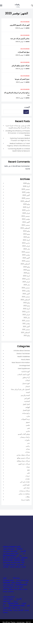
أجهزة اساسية (25, 371)
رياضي (28, 446)
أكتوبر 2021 (26, 326)
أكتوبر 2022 (26, 294)
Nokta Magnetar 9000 (17, 605)
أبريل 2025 (26, 207)
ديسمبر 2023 (26, 252)
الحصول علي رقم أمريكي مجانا (20, 389)
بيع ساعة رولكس (16, 582)
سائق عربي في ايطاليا (15, 589)
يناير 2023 (27, 285)
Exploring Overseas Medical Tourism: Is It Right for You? (20, 139)
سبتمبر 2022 (26, 297)
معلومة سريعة (25, 500)
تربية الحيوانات (25, 419)
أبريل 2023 (26, 276)
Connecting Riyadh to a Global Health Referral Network (19, 150)
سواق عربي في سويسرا (7, 611)
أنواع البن (5, 567)
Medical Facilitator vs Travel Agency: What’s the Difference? (18, 144)
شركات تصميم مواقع (23, 458)
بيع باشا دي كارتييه (15, 567)
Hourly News (25, 359)
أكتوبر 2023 (26, 258)
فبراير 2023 (26, 282)
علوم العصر (26, 485)
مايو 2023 (27, 273)
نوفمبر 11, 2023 (19, 82)
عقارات (27, 479)
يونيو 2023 (26, 270)
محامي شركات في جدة (13, 558)
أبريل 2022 (26, 309)
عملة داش (27, 488)
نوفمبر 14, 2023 (19, 68)
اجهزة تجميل (26, 383)
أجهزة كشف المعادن (23, 374)
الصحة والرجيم (25, 395)
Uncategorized (24, 22)
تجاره (28, 416)
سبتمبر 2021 (26, 329)
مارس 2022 (26, 312)
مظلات (27, 497)
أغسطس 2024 (25, 228)
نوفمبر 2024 (26, 219)
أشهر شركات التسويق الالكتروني (19, 25)
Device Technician (23, 353)
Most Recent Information (21, 362)
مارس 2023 (26, 279)
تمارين (28, 431)
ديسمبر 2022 (26, 288)
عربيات (27, 476)
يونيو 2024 (26, 234)
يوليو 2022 (26, 303)
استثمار (27, 386)
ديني (28, 443)
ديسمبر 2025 (26, 189)
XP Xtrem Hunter (8, 559)
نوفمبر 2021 (26, 323)
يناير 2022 (27, 317)
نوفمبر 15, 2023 (19, 41)
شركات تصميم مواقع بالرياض (20, 66)
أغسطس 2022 (25, 300)
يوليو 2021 (27, 335)
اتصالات (27, 380)
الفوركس (27, 398)
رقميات (17, 4)
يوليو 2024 (26, 231)
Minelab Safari (13, 603)
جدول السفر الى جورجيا (22, 79)
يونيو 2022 (26, 306)
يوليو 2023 (26, 267)
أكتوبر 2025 (26, 195)
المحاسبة (27, 401)
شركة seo (16, 578)
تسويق (28, 422)
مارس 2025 (26, 210)
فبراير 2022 (26, 315)
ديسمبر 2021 (26, 320)
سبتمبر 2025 (26, 198)
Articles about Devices (22, 350)
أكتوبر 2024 (26, 222)
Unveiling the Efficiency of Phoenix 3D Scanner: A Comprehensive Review (17, 133)
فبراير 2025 (26, 213)
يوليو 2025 (26, 204)
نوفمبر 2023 (26, 255)
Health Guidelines (23, 356)
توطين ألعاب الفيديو (24, 434)
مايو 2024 (26, 237)
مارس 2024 (26, 243)
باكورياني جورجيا (18, 610)
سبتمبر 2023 (26, 261)
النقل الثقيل (26, 404)
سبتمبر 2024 (26, 225)
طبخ (28, 470)
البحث (27, 107)
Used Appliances (24, 368)
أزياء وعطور (26, 377)
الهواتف (27, 407)
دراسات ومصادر (25, 437)
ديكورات (27, 440)
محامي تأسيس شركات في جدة (20, 38)
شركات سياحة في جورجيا (8, 590)
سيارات (27, 452)
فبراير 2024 (26, 246)
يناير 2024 (26, 249)
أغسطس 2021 (25, 332)
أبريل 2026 (26, 186)
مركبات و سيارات (24, 491)
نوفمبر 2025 (26, 192)
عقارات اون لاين (25, 482)
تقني (28, 428)
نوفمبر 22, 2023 (19, 28)
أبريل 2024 (26, 240)
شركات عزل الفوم (24, 464)
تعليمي (28, 425)
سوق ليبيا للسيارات (23, 52)
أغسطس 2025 (25, 201)
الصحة (28, 392)
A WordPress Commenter (20, 166)
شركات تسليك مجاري (23, 455)
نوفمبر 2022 (26, 291)
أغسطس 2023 (25, 264)
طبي (28, 473)
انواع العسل (26, 410)
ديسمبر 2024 (25, 216)
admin (27, 28)
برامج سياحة (26, 413)
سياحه (28, 449)
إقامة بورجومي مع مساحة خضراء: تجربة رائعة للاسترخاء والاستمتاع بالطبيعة (18, 126)
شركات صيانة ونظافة (23, 461)
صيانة (28, 467)
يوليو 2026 (26, 183)
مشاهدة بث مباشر (24, 494)
